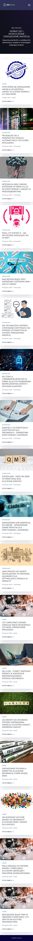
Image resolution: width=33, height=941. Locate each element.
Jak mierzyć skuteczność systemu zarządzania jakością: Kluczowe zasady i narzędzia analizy (16, 723)
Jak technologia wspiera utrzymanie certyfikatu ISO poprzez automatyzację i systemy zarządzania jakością (16, 330)
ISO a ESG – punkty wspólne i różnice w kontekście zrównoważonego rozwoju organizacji (16, 675)
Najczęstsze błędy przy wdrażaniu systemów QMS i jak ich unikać (16, 281)
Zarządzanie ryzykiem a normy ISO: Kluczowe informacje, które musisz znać (15, 772)
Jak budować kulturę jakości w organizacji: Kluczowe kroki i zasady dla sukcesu (14, 821)
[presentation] (16, 70)
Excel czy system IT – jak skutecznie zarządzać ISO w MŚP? (15, 235)
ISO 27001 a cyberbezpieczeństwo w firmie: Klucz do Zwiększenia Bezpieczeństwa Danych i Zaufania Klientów (16, 381)
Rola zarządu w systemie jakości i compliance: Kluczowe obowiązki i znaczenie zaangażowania (16, 870)
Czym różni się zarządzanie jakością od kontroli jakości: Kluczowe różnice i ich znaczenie (16, 90)
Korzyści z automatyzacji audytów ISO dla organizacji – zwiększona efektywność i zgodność (15, 431)
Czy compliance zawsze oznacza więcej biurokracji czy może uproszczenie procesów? (16, 626)
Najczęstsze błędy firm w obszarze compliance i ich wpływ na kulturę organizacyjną (15, 918)
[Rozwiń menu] (29, 5)
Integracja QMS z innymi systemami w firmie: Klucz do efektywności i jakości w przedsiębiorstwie (16, 188)
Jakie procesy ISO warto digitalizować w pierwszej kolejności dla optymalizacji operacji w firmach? (16, 576)
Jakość (4, 84)
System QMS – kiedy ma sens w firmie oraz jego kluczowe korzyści (15, 479)
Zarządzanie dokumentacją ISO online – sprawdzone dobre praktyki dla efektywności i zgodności (16, 526)
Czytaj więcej (8, 101)
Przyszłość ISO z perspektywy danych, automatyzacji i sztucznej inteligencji (15, 139)
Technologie (6, 132)
